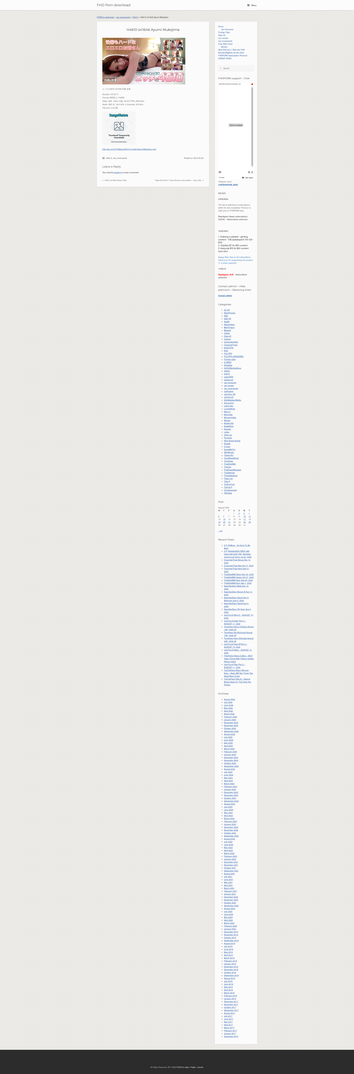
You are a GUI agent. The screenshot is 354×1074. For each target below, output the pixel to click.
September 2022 (231, 835)
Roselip (227, 443)
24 (245, 522)
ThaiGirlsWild (230, 464)
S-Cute (227, 446)
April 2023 (228, 815)
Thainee (227, 466)
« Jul (220, 530)
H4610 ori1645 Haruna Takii (115, 180)
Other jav (228, 435)
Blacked (227, 330)
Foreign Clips (224, 32)
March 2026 (229, 713)
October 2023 (230, 798)
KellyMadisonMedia (232, 400)
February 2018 (230, 995)
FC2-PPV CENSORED (234, 356)
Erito (226, 350)
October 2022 (230, 833)
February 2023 (230, 821)
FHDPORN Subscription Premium (233, 55)
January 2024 (230, 789)
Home (220, 26)
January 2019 (230, 963)
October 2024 (230, 763)
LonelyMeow (229, 408)
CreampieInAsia (231, 342)
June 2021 (228, 879)
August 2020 (229, 908)
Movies (224, 46)
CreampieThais (230, 344)
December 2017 (231, 1001)
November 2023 (231, 795)
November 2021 (231, 865)
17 (245, 519)
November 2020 (231, 899)
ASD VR (227, 318)
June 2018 (228, 984)
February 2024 (230, 786)
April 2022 (228, 850)
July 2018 (228, 981)
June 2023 (228, 809)
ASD (226, 315)
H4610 (135, 17)
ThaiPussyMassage (232, 469)
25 (250, 522)
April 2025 (228, 745)
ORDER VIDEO (225, 58)
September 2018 (231, 975)
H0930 (227, 371)
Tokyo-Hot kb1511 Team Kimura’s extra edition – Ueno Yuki (178, 180)
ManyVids (228, 414)
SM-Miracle (229, 452)
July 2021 (228, 876)
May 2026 (228, 708)
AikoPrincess (229, 312)
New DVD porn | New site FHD (231, 49)
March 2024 (229, 783)
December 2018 (231, 966)
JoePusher (228, 391)
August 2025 (229, 734)
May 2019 (228, 952)
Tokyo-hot (228, 478)
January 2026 (230, 719)
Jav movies (223, 38)
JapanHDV (228, 376)
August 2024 (229, 769)
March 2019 (229, 958)
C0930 (227, 333)
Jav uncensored (123, 17)
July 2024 (228, 772)
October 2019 (230, 937)
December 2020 (231, 897)
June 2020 (228, 914)
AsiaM (226, 321)
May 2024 (228, 777)
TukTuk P (228, 487)
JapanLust (228, 379)
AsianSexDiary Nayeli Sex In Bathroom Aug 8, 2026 (236, 599)
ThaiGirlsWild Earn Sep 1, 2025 (238, 583)
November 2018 (231, 969)
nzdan (226, 432)
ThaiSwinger (229, 472)
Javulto (200, 1067)
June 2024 (228, 774)
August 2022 (229, 838)
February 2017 (230, 1030)
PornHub (228, 437)
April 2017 (228, 1024)
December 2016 (231, 1036)
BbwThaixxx (229, 327)
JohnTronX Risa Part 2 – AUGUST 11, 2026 (234, 666)
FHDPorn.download (105, 17)
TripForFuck (229, 484)
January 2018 (230, 998)
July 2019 (228, 946)
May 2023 (228, 812)
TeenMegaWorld (231, 458)
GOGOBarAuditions (232, 368)
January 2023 (230, 824)
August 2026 (229, 699)
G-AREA (227, 362)
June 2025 (228, 740)
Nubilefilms (229, 426)
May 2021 (228, 882)
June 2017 (228, 1019)
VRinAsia (228, 493)
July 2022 (228, 841)
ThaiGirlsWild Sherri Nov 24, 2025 (239, 574)
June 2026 (228, 705)
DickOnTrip (229, 347)
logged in (118, 172)
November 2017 (231, 1004)
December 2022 (231, 827)
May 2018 (228, 987)
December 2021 (231, 862)
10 (245, 516)
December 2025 (231, 722)
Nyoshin (227, 429)
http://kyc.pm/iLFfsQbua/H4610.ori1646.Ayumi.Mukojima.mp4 (129, 149)
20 (224, 522)
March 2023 (229, 818)
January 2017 (230, 1033)
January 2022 (230, 859)
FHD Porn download (113, 5)
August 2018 (229, 978)
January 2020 (230, 928)
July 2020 (228, 911)
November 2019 (231, 934)
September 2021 (231, 870)
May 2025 (228, 743)
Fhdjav (193, 1067)
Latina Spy (228, 405)
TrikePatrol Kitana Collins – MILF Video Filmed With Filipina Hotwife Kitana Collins (239, 658)
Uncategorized (230, 490)
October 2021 (230, 867)
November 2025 (231, 725)
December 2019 (231, 931)
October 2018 (230, 972)
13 (224, 519)
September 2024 (231, 766)
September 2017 (231, 1010)
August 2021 (229, 873)
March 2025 (229, 748)
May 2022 (228, 847)
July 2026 (228, 702)
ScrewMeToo (229, 449)
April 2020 (228, 920)
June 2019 (228, 949)
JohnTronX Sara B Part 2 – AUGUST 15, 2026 (235, 645)
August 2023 (229, 804)
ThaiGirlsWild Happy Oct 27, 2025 (239, 577)
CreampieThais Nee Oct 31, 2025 (238, 565)
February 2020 (230, 926)
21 (229, 522)
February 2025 (230, 751)
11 (250, 516)
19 (219, 522)
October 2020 (230, 902)
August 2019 (229, 943)
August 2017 (229, 1013)
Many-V (227, 411)
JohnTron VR (229, 394)
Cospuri (227, 339)
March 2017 (229, 1027)
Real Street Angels (232, 440)
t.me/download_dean (228, 184)
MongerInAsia (230, 417)
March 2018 (229, 992)
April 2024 (228, 780)
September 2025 (231, 731)
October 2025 (230, 728)
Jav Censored (227, 29)
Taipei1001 (229, 455)
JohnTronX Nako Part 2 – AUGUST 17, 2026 (235, 622)
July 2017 (228, 1016)
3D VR (227, 310)
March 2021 (229, 888)
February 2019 (230, 960)
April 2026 (228, 711)
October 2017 (230, 1007)
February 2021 (230, 891)
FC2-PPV (228, 353)
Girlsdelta (228, 365)
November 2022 (231, 830)
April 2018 (228, 989)
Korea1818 (229, 403)
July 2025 (228, 737)
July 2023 (228, 806)
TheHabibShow (230, 475)
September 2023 (231, 801)
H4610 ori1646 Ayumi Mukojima (153, 30)
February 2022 (230, 856)
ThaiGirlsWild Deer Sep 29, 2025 (238, 580)
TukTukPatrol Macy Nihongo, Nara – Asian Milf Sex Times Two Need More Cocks (238, 673)
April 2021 (228, 885)
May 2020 (228, 917)
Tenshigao (228, 461)
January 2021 (230, 894)
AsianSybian (229, 324)
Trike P (227, 481)
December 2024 (231, 757)
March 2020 (229, 923)
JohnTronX (228, 397)
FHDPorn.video (182, 1067)
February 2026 (230, 716)
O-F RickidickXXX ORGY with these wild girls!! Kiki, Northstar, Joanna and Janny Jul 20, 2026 (238, 554)
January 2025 (230, 754)
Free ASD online (225, 43)
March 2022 (229, 853)
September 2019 (231, 940)
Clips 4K (221, 35)
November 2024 (231, 760)
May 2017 (228, 1021)
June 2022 (228, 844)
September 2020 (231, 905)
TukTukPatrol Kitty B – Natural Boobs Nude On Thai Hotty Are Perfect (237, 682)
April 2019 (228, 955)
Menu (254, 5)
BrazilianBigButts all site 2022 (231, 52)
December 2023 (231, 792)
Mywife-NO (229, 423)
